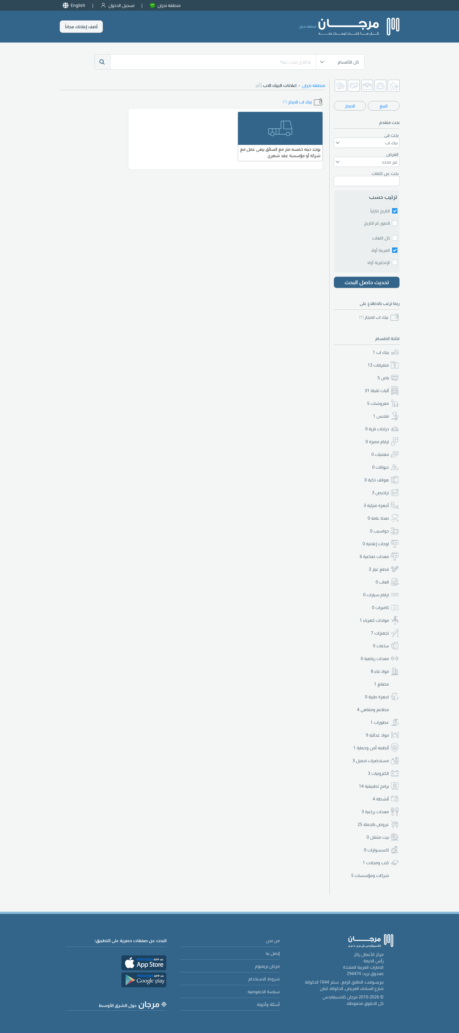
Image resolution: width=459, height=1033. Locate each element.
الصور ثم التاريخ (377, 223)
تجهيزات (380, 633)
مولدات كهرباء (374, 620)
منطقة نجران (169, 5)
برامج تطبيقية (374, 786)
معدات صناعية (374, 556)
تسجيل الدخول (121, 5)
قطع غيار (379, 569)
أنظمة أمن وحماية (371, 748)
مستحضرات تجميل (370, 760)
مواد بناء (380, 671)
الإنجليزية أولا (378, 262)
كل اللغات (381, 238)
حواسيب (379, 531)
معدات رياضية (375, 658)
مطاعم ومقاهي (373, 709)
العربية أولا (380, 250)
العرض (392, 154)
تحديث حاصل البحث (367, 282)
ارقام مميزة (377, 441)
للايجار (350, 106)
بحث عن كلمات (385, 173)
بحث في (391, 135)
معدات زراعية (375, 811)
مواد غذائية (377, 735)
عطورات (379, 722)
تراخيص (380, 492)
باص (383, 378)
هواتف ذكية (376, 480)
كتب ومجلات (376, 863)
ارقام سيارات (376, 595)
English (78, 5)
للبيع (384, 106)
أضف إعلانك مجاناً (81, 27)
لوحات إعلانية (376, 544)
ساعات (381, 646)
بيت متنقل (378, 837)
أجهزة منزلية (376, 505)
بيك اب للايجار (373, 317)
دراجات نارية (377, 429)
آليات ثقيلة (377, 390)
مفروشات (378, 403)
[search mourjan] (102, 62)
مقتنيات (380, 454)
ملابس (381, 416)
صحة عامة (378, 518)
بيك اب (381, 352)
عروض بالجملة (373, 824)
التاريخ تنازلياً (380, 210)
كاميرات (380, 607)
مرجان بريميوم (267, 966)
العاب (382, 582)
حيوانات (380, 467)
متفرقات (378, 365)
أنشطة (381, 799)
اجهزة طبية (377, 697)
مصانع (381, 684)
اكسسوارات (376, 850)
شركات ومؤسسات (370, 875)
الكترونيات (378, 773)
